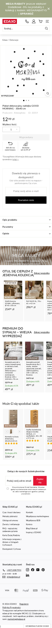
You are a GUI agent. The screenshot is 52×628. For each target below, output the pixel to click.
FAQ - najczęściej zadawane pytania (10, 529)
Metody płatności (10, 516)
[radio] (11, 431)
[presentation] (19, 431)
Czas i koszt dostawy (11, 512)
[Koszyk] (40, 21)
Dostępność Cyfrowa (11, 549)
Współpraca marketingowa (37, 516)
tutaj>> (15, 159)
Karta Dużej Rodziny (11, 535)
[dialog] (37, 626)
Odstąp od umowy (10, 520)
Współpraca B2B (33, 520)
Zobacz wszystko (42, 273)
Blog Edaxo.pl (32, 528)
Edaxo (5, 40)
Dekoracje (14, 40)
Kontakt (29, 512)
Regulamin (23, 604)
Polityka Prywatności (11, 607)
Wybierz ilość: (9, 124)
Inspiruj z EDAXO (33, 532)
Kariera (29, 524)
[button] (11, 443)
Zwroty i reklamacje (11, 524)
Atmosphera (19, 113)
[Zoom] (47, 93)
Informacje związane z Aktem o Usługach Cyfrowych (11, 542)
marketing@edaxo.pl (16, 619)
